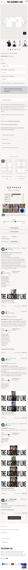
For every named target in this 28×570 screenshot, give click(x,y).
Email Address (4, 532)
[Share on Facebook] (8, 49)
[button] (23, 306)
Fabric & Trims (6, 143)
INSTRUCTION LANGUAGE (7, 76)
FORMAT (3, 63)
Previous (2, 22)
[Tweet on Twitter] (10, 49)
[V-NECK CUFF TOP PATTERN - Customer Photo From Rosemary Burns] (5, 206)
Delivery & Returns (18, 83)
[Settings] (22, 2)
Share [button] (4, 306)
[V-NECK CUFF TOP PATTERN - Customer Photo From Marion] (22, 210)
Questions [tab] (14, 236)
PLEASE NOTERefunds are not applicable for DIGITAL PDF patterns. (12, 128)
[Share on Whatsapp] (17, 49)
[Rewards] (24, 566)
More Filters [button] (15, 241)
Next (26, 22)
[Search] (4, 2)
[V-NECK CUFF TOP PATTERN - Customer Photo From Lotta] (11, 206)
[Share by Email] (19, 49)
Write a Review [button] (14, 228)
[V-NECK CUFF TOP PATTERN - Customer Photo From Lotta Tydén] (22, 206)
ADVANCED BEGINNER (14, 121)
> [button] (14, 517)
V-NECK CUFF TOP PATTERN (7, 301)
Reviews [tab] (4, 236)
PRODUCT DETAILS (6, 100)
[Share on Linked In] (15, 49)
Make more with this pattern (10, 147)
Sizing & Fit (5, 139)
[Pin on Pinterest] (12, 49)
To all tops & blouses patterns (9, 124)
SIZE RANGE (8, 69)
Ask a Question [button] (14, 231)
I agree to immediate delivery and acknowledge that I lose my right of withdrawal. (13, 90)
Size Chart (12, 69)
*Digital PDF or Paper (8, 135)
